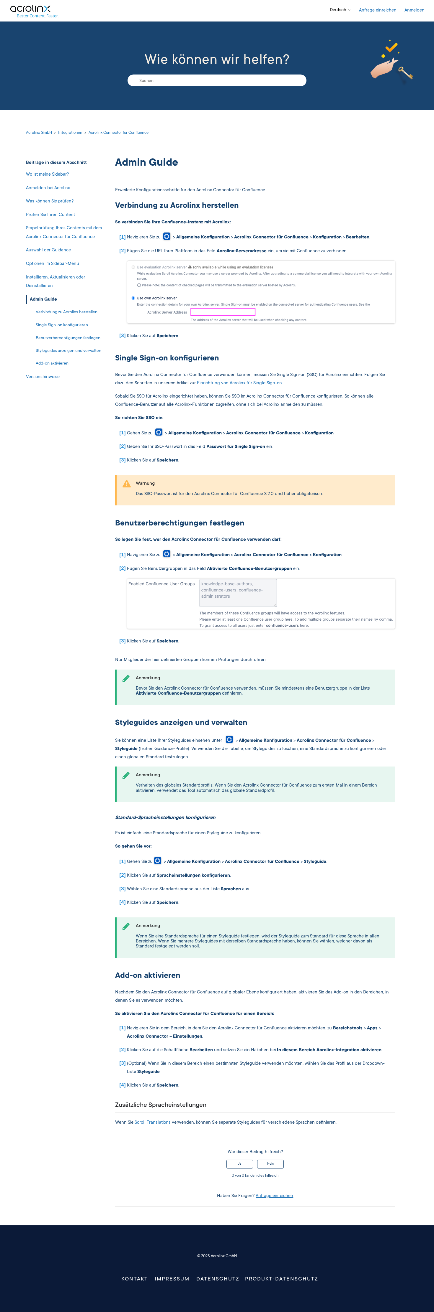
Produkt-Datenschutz (281, 1279)
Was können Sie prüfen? (50, 201)
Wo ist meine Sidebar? (47, 174)
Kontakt (134, 1279)
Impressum (172, 1279)
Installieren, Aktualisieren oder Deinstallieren (55, 282)
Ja (240, 1164)
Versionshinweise (43, 377)
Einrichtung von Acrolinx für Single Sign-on (239, 383)
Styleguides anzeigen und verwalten (68, 351)
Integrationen (70, 133)
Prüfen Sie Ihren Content (50, 214)
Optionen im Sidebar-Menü (52, 263)
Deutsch (338, 10)
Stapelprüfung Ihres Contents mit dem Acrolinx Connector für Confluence (64, 233)
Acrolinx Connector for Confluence (119, 133)
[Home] (34, 10)
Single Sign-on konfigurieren (62, 325)
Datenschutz (217, 1279)
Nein (270, 1164)
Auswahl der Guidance (48, 250)
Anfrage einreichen (378, 10)
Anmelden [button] (414, 10)
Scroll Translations (153, 1122)
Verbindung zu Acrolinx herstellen (66, 312)
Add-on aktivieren (52, 363)
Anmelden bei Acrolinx (48, 187)
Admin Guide (43, 299)
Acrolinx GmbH (39, 133)
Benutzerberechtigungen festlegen (68, 338)
